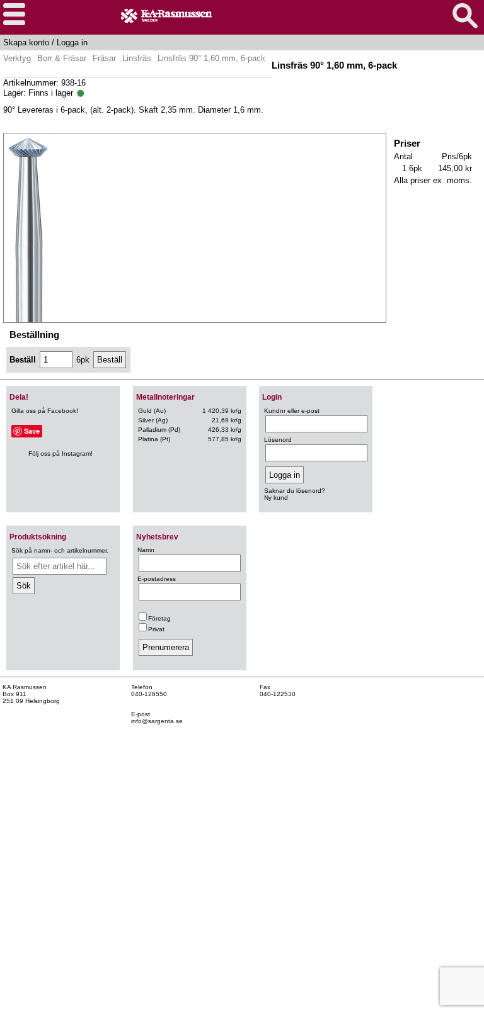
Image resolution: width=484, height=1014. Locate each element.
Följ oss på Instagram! (60, 453)
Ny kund (276, 497)
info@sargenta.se (157, 721)
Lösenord (278, 439)
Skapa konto (26, 42)
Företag (159, 618)
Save (32, 431)
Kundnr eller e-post (292, 410)
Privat (156, 629)
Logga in (72, 42)
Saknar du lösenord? (294, 490)
